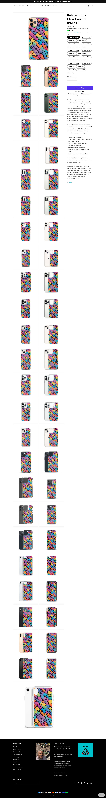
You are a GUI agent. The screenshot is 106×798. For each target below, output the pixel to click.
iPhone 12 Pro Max (74, 43)
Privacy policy (17, 752)
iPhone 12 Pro (86, 43)
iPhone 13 (71, 53)
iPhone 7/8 (81, 66)
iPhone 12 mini (81, 40)
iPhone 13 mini (82, 47)
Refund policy (17, 749)
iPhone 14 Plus (82, 53)
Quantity (69, 76)
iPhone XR (71, 73)
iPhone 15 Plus (82, 60)
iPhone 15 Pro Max (74, 63)
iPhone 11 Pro (86, 37)
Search (15, 746)
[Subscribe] (37, 783)
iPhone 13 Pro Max (74, 50)
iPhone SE (71, 69)
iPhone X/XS (81, 69)
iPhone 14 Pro (86, 56)
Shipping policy (17, 757)
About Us (15, 762)
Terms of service (17, 754)
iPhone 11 (71, 40)
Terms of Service (17, 767)
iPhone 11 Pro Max (74, 37)
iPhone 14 (71, 60)
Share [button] (70, 182)
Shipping (75, 32)
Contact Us (16, 759)
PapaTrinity (54, 795)
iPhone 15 (71, 66)
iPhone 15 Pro (86, 63)
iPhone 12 (71, 47)
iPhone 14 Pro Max (74, 56)
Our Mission (16, 764)
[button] (85, 5)
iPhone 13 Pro (86, 50)
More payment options (80, 91)
